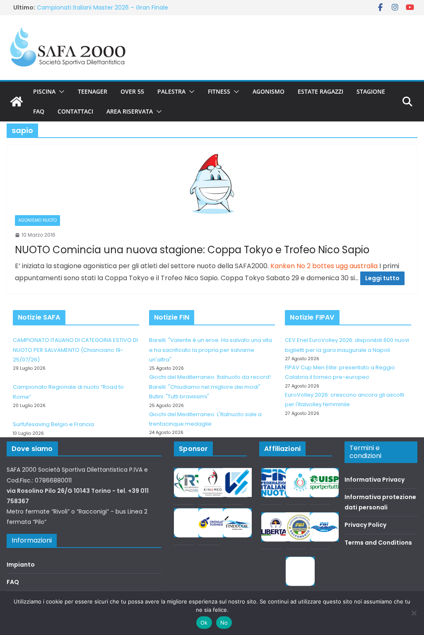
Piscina (44, 91)
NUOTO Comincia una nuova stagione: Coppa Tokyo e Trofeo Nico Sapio (192, 250)
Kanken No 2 (290, 266)
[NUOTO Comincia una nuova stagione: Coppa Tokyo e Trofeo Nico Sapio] (212, 184)
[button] (60, 91)
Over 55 (132, 91)
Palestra (171, 91)
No (224, 622)
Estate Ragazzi (320, 91)
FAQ (38, 111)
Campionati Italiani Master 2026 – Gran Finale (102, 7)
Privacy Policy (365, 525)
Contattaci (75, 111)
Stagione (371, 91)
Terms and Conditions (378, 542)
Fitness (219, 91)
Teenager (92, 91)
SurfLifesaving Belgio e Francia (53, 424)
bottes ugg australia (345, 266)
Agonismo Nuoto (37, 220)
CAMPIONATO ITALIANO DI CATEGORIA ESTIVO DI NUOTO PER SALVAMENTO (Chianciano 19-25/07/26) (75, 350)
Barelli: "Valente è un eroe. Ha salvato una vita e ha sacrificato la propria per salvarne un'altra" (210, 350)
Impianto (21, 564)
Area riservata (129, 111)
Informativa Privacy (374, 479)
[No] (414, 613)
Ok (204, 622)
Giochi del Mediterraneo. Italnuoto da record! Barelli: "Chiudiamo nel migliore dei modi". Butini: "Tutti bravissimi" (210, 386)
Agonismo (268, 91)
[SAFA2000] (16, 101)
